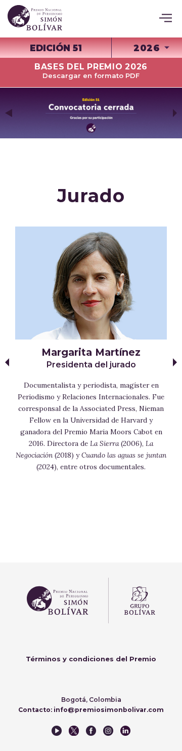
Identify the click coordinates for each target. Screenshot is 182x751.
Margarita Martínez (91, 357)
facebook (91, 731)
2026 (146, 48)
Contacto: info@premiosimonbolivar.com (91, 710)
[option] (91, 113)
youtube (57, 731)
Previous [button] (8, 113)
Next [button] (175, 113)
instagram (108, 731)
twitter (74, 731)
